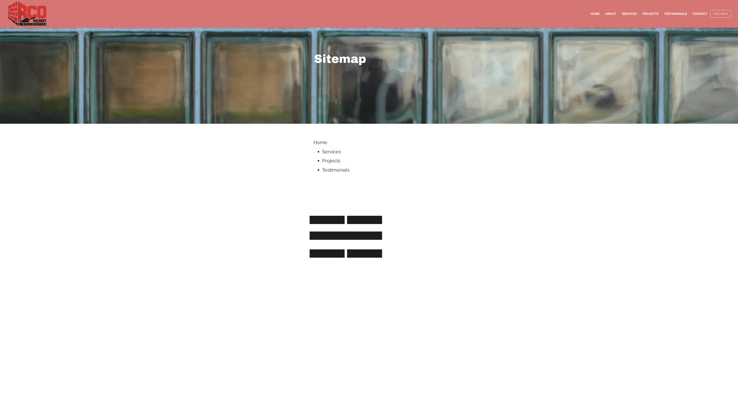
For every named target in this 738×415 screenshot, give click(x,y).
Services (331, 151)
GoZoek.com (44, 273)
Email (314, 229)
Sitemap (24, 273)
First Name (317, 213)
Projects (331, 161)
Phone (314, 247)
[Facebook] (33, 254)
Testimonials (336, 170)
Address (353, 247)
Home (320, 142)
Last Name (354, 213)
